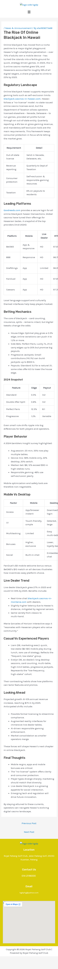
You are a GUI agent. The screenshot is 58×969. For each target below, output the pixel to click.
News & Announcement (18, 28)
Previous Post (29, 823)
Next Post (29, 831)
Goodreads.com (12, 210)
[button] (29, 12)
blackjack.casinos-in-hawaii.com (22, 98)
